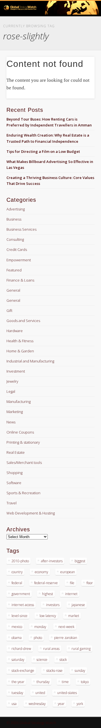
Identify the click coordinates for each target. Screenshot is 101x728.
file (72, 582)
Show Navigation (81, 50)
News (10, 422)
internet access (23, 604)
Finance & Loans (20, 280)
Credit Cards (16, 249)
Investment (15, 371)
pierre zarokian (65, 637)
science (41, 659)
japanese (78, 604)
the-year (18, 681)
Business (13, 219)
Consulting (15, 239)
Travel (11, 502)
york (80, 703)
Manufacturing (18, 401)
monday (40, 626)
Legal (10, 391)
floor (89, 582)
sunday (80, 670)
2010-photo (20, 561)
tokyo (85, 681)
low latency (48, 615)
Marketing (14, 411)
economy (41, 572)
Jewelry (12, 381)
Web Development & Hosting (30, 513)
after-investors (52, 561)
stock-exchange (23, 670)
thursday (43, 681)
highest (47, 593)
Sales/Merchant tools (24, 462)
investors (52, 604)
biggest (80, 561)
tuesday (17, 692)
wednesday (37, 703)
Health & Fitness (19, 340)
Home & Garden (20, 350)
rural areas (51, 648)
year (61, 703)
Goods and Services (23, 320)
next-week (66, 626)
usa (14, 703)
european (67, 572)
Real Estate (15, 452)
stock (63, 659)
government (21, 593)
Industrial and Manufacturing (30, 361)
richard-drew (21, 648)
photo (38, 637)
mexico (17, 626)
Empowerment (18, 259)
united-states (67, 692)
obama (17, 637)
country (17, 572)
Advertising (15, 209)
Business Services (21, 229)
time (65, 681)
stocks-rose (54, 670)
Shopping (14, 472)
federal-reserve (46, 582)
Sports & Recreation (23, 492)
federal (17, 582)
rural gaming (81, 648)
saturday (18, 659)
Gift (9, 310)
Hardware (14, 330)
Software (13, 482)
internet (71, 593)
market (73, 615)
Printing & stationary (23, 442)
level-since (19, 615)
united (40, 692)
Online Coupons (20, 432)
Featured (14, 270)
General (13, 290)
